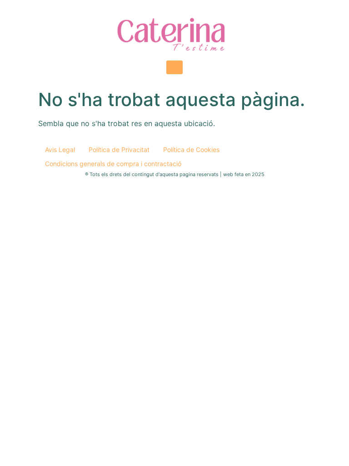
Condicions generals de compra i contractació (113, 163)
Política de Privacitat (119, 149)
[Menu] (174, 67)
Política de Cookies (191, 149)
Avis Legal (60, 149)
